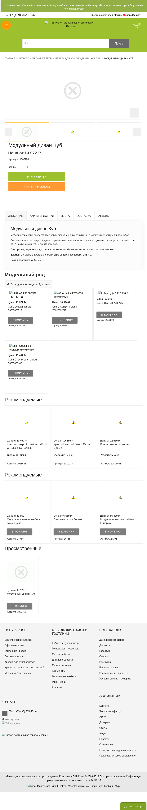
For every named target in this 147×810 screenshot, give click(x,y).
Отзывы (103, 215)
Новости (104, 739)
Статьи (103, 727)
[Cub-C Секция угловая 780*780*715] (68, 294)
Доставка (84, 215)
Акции (102, 733)
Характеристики (42, 215)
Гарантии (104, 650)
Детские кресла (14, 656)
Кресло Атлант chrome (114, 444)
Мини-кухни (58, 681)
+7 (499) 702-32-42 (23, 15)
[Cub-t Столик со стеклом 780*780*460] (24, 347)
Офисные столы (14, 645)
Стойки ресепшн (61, 665)
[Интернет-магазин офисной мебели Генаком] (71, 25)
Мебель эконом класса (18, 639)
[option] (27, 131)
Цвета (65, 215)
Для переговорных (63, 659)
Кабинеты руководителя (66, 643)
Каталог (24, 58)
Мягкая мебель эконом (18, 673)
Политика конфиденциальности (117, 750)
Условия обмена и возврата (115, 678)
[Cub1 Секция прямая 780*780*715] (24, 294)
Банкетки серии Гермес (68, 519)
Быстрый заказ (37, 186)
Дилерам (104, 722)
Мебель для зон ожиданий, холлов (77, 58)
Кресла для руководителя (20, 662)
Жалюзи (57, 687)
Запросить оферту (110, 711)
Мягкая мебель (42, 58)
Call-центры (58, 670)
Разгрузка (105, 662)
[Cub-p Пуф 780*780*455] (112, 292)
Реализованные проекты (113, 673)
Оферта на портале (106, 15)
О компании (106, 744)
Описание (15, 215)
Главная (10, 58)
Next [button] (137, 132)
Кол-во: (12, 167)
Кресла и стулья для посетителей (24, 667)
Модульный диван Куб (21, 593)
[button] (133, 806)
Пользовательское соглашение (117, 755)
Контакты (104, 705)
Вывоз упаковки (108, 667)
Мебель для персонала (65, 648)
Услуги (103, 716)
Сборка (103, 656)
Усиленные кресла (15, 650)
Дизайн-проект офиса (111, 639)
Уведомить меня (16, 455)
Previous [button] (8, 132)
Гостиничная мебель (64, 676)
